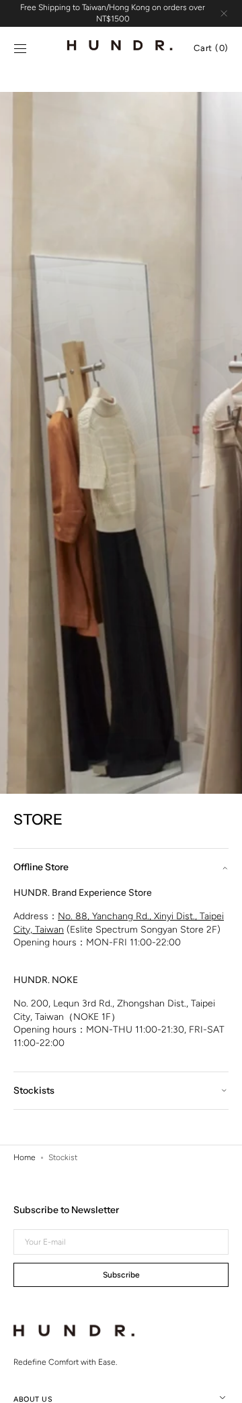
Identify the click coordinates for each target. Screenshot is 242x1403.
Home (24, 1157)
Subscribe (121, 1275)
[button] (20, 49)
